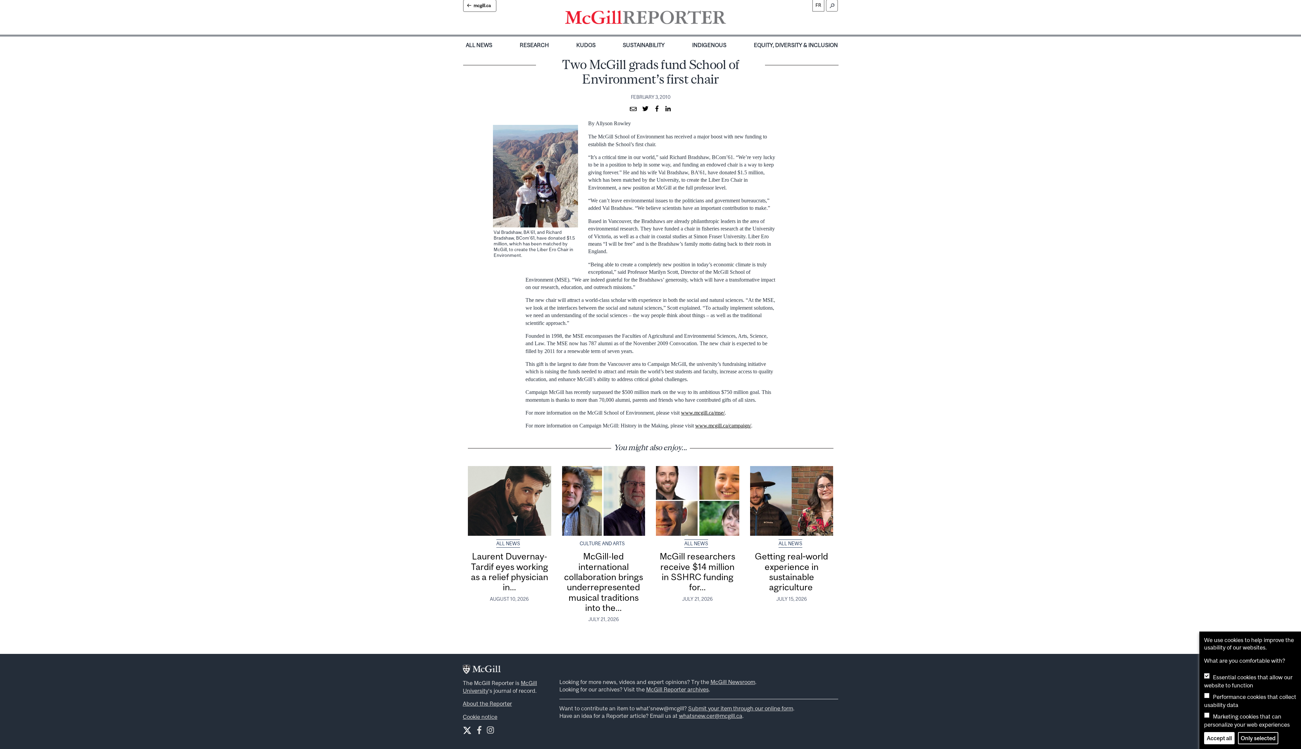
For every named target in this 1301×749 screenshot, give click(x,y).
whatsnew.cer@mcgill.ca (710, 715)
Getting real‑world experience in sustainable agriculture (791, 571)
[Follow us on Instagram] (490, 731)
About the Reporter (487, 703)
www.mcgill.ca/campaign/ (723, 425)
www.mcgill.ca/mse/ (703, 413)
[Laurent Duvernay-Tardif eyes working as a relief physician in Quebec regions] (509, 501)
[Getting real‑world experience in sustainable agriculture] (791, 501)
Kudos (586, 45)
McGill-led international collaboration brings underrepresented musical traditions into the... (603, 582)
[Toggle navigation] (731, 19)
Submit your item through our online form (740, 708)
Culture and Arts (602, 543)
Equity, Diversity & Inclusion (796, 45)
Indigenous (709, 45)
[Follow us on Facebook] (479, 731)
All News (479, 45)
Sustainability (644, 45)
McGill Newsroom (732, 682)
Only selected (1258, 738)
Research (534, 45)
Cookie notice (480, 716)
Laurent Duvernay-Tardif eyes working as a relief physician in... (509, 571)
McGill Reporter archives (677, 689)
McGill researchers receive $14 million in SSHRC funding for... (697, 571)
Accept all (1219, 738)
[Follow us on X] (467, 730)
